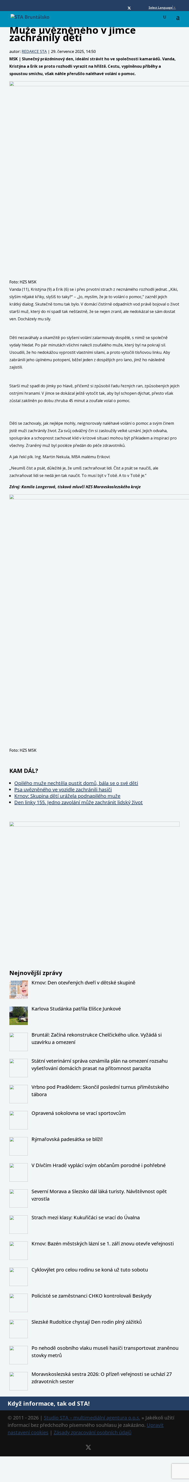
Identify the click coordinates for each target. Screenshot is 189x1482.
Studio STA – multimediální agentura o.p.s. (92, 1417)
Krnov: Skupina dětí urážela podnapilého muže (67, 796)
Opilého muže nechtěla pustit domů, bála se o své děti (76, 783)
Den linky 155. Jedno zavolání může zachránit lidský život (78, 802)
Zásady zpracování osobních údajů (92, 1432)
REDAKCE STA (34, 51)
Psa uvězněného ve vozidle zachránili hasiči (63, 789)
